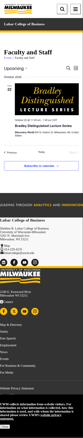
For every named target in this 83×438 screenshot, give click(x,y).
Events (8, 57)
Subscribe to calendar (39, 166)
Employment (8, 345)
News (3, 352)
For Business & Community (18, 365)
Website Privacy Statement (17, 388)
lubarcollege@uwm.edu (19, 253)
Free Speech (8, 338)
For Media (6, 372)
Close (5, 426)
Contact (8, 302)
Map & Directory (11, 324)
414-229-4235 (13, 249)
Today (41, 151)
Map (7, 245)
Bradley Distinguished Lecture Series (43, 125)
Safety (4, 331)
